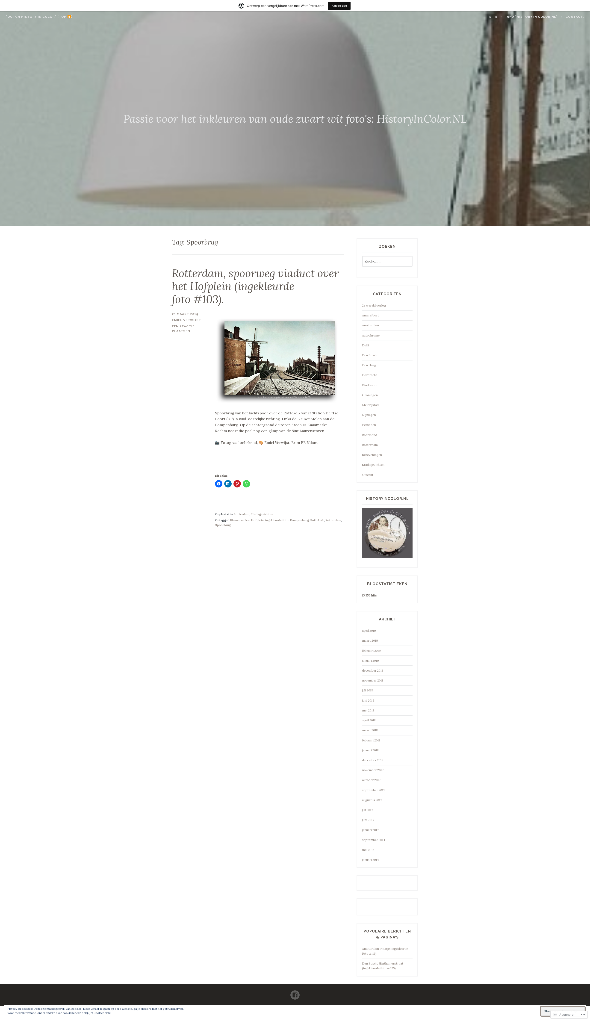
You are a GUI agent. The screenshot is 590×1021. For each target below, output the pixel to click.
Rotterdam (241, 514)
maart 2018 (370, 730)
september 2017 (373, 790)
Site (493, 16)
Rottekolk (317, 520)
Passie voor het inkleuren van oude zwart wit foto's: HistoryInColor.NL (295, 119)
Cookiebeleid (102, 1013)
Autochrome (371, 335)
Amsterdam (370, 325)
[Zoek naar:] (387, 261)
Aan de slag (339, 5)
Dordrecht (369, 375)
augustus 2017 (372, 800)
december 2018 (372, 671)
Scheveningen (372, 455)
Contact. (575, 16)
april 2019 (369, 631)
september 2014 (373, 840)
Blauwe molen (240, 520)
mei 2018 (368, 710)
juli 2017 (367, 810)
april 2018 (369, 720)
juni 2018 (368, 700)
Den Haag (369, 365)
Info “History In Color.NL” (532, 16)
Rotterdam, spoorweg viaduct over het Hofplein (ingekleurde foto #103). (255, 286)
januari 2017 (370, 830)
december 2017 (372, 760)
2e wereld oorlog (374, 305)
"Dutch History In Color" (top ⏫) (39, 16)
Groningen (370, 395)
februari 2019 (371, 651)
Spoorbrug (223, 525)
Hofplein (257, 520)
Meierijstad (370, 405)
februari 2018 (371, 740)
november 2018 (373, 680)
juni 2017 (368, 820)
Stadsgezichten (262, 514)
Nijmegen (369, 415)
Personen (369, 425)
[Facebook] (295, 993)
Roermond (369, 435)
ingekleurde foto (277, 520)
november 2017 (373, 770)
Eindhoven (369, 385)
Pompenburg (299, 520)
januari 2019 (370, 661)
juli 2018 (367, 690)
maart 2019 (370, 641)
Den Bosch (369, 355)
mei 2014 (368, 850)
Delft (365, 345)
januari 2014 (370, 860)
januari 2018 (370, 750)
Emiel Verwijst (186, 320)
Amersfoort (370, 315)
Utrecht (367, 475)
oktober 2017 (371, 780)
